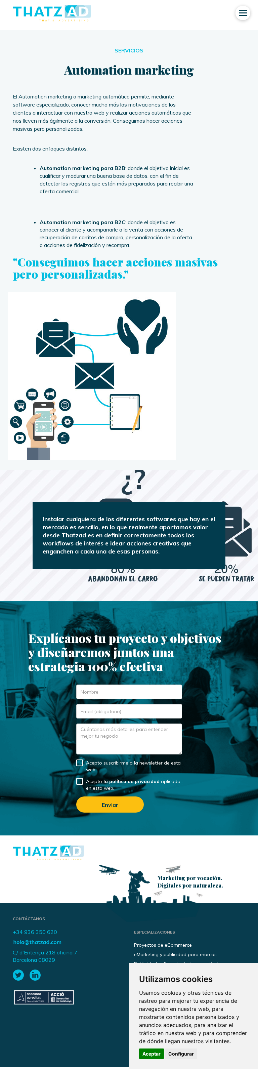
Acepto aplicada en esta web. (133, 784)
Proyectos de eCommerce (163, 945)
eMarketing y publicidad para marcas (175, 954)
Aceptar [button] (151, 1054)
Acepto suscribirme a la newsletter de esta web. (133, 766)
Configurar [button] (181, 1054)
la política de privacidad (131, 781)
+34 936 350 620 (35, 932)
